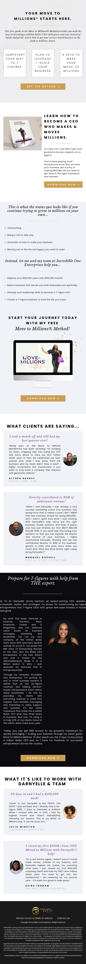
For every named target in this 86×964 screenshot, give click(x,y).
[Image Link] (22, 133)
